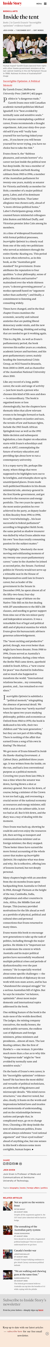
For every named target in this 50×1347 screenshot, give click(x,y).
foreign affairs (33, 1188)
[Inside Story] (16, 3)
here (41, 1310)
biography (14, 1188)
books (23, 1188)
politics (44, 1188)
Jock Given (8, 30)
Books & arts (10, 11)
